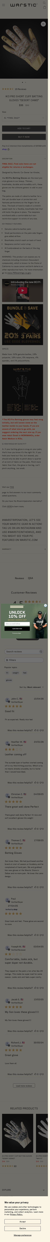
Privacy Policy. (16, 1214)
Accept (23, 1221)
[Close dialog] (45, 605)
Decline (22, 1228)
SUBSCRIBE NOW (17, 629)
